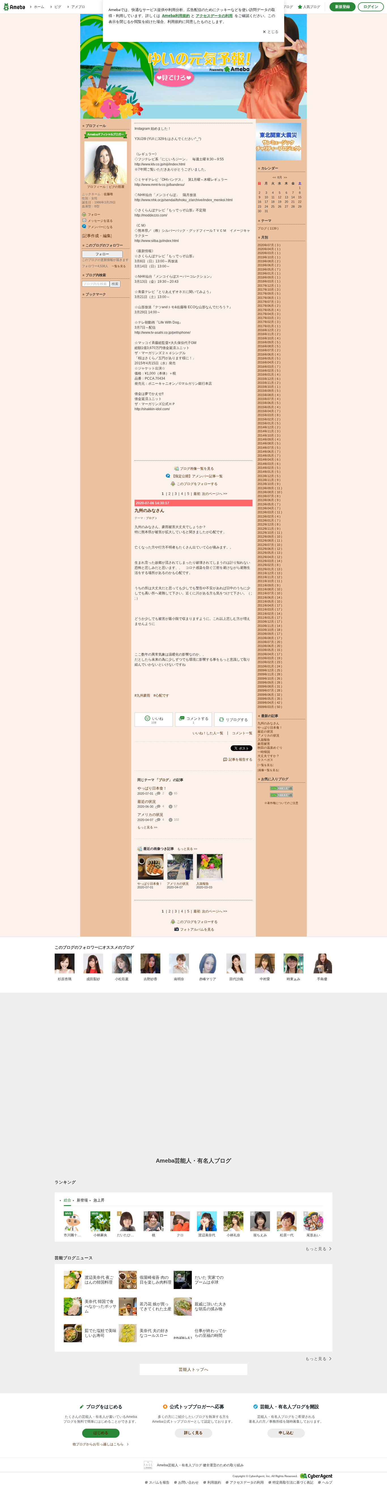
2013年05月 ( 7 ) (269, 504)
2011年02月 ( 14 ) (270, 613)
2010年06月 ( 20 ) (270, 646)
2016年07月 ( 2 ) (269, 350)
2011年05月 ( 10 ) (270, 601)
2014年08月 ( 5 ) (269, 443)
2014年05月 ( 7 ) (269, 455)
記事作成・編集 (97, 235)
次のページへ (214, 494)
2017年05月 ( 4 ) (269, 310)
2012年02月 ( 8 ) (269, 565)
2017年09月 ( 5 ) (269, 293)
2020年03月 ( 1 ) (269, 253)
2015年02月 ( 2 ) (269, 419)
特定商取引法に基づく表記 (293, 1482)
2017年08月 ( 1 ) (269, 297)
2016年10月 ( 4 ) (269, 338)
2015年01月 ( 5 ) (269, 423)
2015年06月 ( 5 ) (269, 403)
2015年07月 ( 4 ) (269, 399)
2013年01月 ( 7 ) (269, 520)
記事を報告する (240, 759)
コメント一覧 (242, 733)
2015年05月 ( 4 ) (269, 407)
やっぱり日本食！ (152, 788)
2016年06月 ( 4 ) (269, 354)
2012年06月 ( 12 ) (270, 548)
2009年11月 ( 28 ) (270, 674)
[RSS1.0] (281, 789)
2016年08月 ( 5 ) (269, 346)
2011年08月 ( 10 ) (270, 589)
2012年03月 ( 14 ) (270, 561)
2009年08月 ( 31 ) (270, 686)
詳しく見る (193, 1433)
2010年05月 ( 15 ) (270, 650)
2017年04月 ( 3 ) (269, 314)
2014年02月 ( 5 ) (269, 467)
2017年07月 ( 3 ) (269, 301)
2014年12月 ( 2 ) (269, 427)
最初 (197, 494)
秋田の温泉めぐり (270, 747)
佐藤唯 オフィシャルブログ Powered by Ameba (193, 66)
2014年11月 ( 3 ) (269, 431)
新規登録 (342, 7)
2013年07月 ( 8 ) (269, 496)
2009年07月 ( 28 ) (270, 690)
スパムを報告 (159, 1482)
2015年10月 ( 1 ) (269, 386)
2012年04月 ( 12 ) (270, 557)
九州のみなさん (149, 510)
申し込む (286, 1433)
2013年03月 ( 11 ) (270, 512)
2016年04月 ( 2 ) (269, 362)
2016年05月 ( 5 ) (269, 358)
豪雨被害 (264, 743)
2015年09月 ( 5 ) (269, 390)
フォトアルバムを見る (197, 929)
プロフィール (96, 186)
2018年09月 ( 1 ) (269, 277)
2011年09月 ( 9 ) (269, 585)
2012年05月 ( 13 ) (270, 552)
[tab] (67, 1200)
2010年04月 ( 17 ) (270, 654)
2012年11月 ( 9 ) (269, 528)
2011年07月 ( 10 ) (270, 593)
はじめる (100, 1433)
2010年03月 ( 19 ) (270, 658)
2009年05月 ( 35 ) (270, 698)
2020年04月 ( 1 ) (269, 249)
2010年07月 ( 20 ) (270, 642)
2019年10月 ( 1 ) (269, 257)
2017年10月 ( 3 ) (269, 289)
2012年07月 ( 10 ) (270, 544)
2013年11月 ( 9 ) (269, 480)
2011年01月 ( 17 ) (270, 617)
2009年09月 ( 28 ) (270, 682)
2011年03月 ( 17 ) (270, 609)
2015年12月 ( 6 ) (269, 378)
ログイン (370, 7)
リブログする (237, 720)
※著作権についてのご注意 (281, 803)
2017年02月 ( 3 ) (269, 322)
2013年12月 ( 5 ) (269, 476)
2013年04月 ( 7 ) (269, 508)
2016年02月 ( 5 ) (269, 370)
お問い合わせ (188, 1482)
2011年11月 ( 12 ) (270, 577)
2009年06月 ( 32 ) (270, 694)
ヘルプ (327, 1482)
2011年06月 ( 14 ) (270, 597)
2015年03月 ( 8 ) (269, 415)
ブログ (150, 518)
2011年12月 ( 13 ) (270, 573)
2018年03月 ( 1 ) (269, 281)
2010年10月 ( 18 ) (270, 629)
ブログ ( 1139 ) (268, 228)
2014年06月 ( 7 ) (269, 451)
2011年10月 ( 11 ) (270, 581)
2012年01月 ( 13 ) (270, 569)
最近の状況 (146, 801)
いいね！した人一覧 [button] (208, 733)
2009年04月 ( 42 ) (270, 702)
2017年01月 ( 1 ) (269, 326)
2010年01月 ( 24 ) (270, 666)
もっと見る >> (147, 827)
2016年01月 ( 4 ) (269, 374)
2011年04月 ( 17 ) (270, 605)
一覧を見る (119, 266)
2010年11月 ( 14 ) (270, 625)
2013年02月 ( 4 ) (269, 516)
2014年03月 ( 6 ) (269, 463)
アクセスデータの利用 (247, 1482)
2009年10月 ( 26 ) (270, 678)
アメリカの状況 (150, 814)
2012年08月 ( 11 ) (270, 540)
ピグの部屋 (116, 186)
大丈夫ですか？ (268, 756)
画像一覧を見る (268, 770)
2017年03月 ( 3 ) (269, 318)
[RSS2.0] (281, 796)
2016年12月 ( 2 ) (269, 330)
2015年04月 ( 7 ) (269, 411)
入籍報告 (264, 739)
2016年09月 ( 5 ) (269, 342)
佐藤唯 (108, 194)
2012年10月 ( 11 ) (270, 532)
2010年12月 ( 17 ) (270, 621)
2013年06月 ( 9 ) (269, 500)
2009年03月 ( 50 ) (270, 707)
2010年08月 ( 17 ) (270, 638)
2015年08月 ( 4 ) (269, 395)
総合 (67, 1200)
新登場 (82, 1200)
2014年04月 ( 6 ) (269, 459)
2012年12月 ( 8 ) (269, 524)
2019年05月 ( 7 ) (269, 269)
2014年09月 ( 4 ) (269, 439)
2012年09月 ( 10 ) (270, 536)
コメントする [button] (197, 720)
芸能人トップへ (194, 1369)
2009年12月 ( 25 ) (270, 670)
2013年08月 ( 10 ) (270, 492)
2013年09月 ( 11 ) (270, 488)
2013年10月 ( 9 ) (269, 484)
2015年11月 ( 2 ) (269, 382)
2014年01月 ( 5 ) (269, 471)
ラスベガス (265, 759)
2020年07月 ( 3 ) (269, 245)
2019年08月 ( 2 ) (269, 261)
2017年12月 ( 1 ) (269, 285)
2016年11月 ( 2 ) (269, 334)
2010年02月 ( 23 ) (270, 662)
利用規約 (214, 1482)
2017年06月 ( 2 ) (269, 305)
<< (274, 177)
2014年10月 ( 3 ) (269, 435)
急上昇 (99, 1200)
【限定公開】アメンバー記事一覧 (197, 476)
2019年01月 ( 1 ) (269, 273)
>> (285, 177)
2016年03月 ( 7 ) (269, 366)
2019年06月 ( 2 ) (269, 265)
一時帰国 (264, 752)
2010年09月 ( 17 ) (270, 633)
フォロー (102, 254)
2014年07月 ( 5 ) (269, 447)
